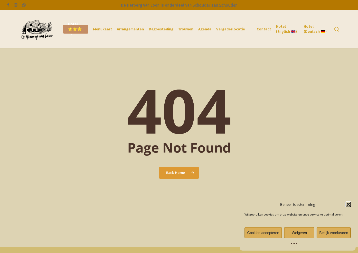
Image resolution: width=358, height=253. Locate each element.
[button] (348, 204)
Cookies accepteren (263, 233)
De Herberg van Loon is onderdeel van (157, 5)
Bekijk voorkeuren (333, 233)
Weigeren (299, 233)
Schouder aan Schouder (215, 5)
